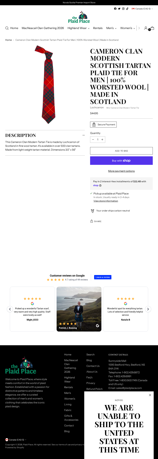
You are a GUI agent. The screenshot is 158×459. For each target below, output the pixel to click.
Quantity (95, 133)
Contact (69, 425)
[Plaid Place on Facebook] (115, 8)
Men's (67, 392)
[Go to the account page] (144, 28)
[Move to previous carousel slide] (143, 252)
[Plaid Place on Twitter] (119, 8)
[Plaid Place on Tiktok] (127, 8)
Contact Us (93, 365)
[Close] (150, 395)
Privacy (90, 383)
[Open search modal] (7, 28)
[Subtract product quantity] (102, 139)
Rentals (68, 387)
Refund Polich (94, 388)
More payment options (121, 171)
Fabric (67, 410)
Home (8, 40)
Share (97, 221)
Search (90, 354)
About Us (91, 371)
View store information (106, 201)
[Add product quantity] (93, 139)
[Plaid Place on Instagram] (123, 8)
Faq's (89, 377)
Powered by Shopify (14, 447)
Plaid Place (28, 444)
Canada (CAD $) (143, 8)
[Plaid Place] (79, 17)
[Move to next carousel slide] (150, 252)
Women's (69, 398)
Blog (67, 431)
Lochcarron (97, 107)
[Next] (139, 28)
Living (67, 404)
